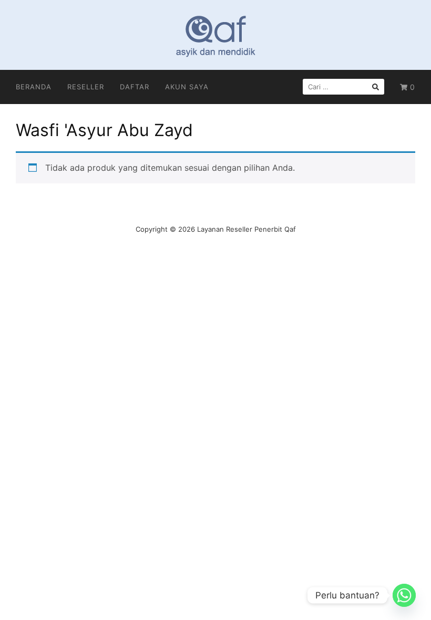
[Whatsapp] (404, 595)
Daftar (134, 86)
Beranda (34, 86)
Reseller (85, 86)
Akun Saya (187, 86)
